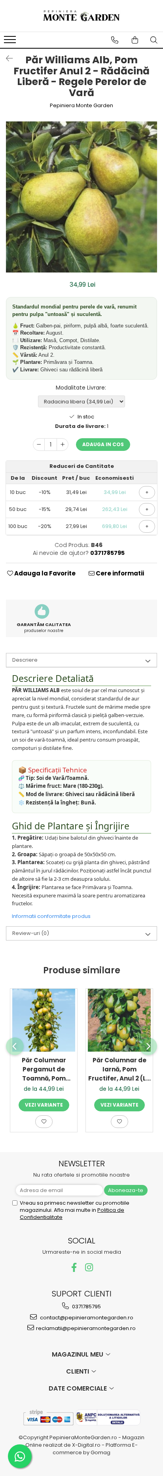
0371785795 (86, 1306)
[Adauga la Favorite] (44, 1121)
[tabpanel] (81, 196)
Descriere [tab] (25, 660)
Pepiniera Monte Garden (81, 105)
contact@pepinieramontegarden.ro (86, 1317)
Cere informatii (119, 573)
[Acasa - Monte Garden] (81, 16)
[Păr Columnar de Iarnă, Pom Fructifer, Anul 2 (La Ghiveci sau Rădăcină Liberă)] (119, 1020)
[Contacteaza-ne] (115, 40)
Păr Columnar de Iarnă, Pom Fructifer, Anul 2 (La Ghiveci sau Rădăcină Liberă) (119, 1069)
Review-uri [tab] (30, 933)
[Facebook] (74, 1267)
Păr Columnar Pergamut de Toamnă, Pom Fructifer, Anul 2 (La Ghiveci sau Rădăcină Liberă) (44, 1069)
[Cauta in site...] (154, 40)
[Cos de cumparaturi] (135, 40)
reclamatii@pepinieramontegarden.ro (86, 1328)
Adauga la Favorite (44, 573)
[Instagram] (89, 1267)
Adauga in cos (103, 444)
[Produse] (11, 42)
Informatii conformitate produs (51, 916)
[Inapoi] (6, 58)
